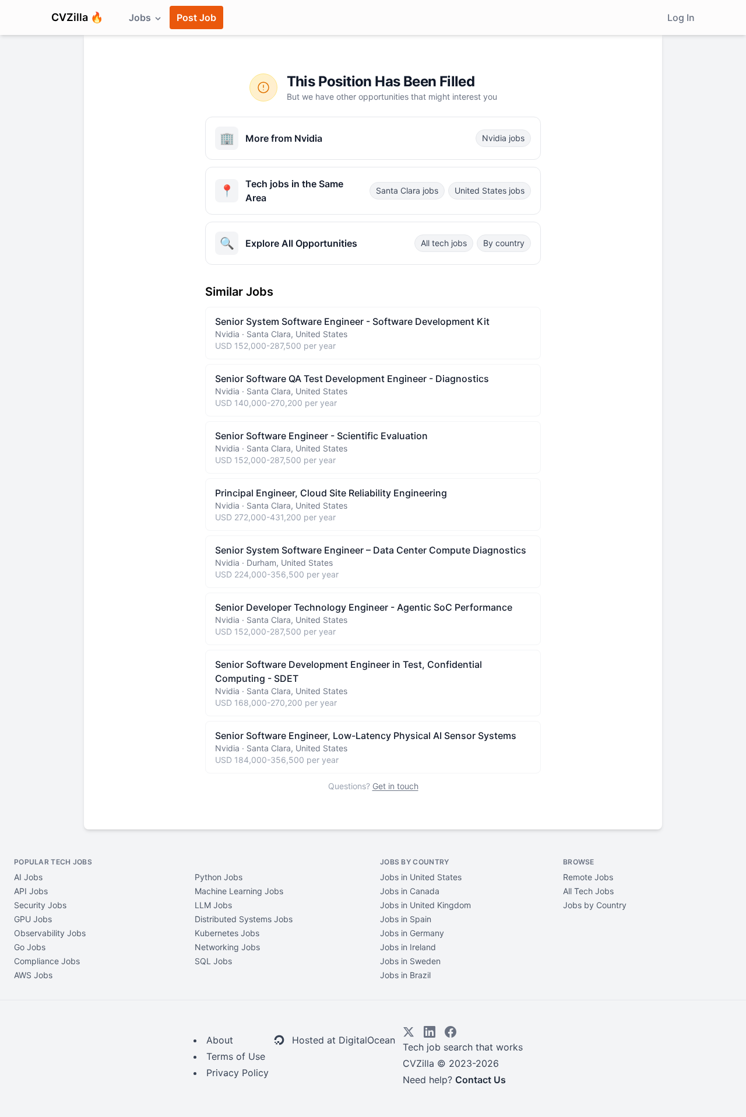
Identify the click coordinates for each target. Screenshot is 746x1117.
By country (504, 243)
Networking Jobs (227, 947)
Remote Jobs (588, 877)
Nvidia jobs (503, 138)
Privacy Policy (237, 1073)
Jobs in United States (421, 877)
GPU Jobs (33, 919)
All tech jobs (444, 243)
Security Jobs (40, 905)
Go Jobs (29, 947)
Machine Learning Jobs (239, 891)
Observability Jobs (50, 933)
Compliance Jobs (47, 961)
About (219, 1040)
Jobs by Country (595, 905)
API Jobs (31, 891)
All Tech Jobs (588, 891)
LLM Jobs (213, 905)
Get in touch (395, 786)
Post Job (196, 17)
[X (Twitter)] (408, 1032)
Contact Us (480, 1080)
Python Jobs (218, 877)
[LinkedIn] (429, 1032)
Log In (681, 17)
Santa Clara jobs (407, 190)
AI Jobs (28, 877)
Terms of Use (235, 1056)
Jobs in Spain (405, 919)
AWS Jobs (33, 975)
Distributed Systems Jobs (244, 919)
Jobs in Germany (412, 933)
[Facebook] (450, 1032)
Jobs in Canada (409, 891)
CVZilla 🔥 (77, 17)
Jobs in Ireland (408, 947)
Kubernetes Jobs (227, 933)
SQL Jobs (213, 961)
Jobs (141, 17)
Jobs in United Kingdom (425, 905)
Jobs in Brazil (405, 975)
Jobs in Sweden (410, 961)
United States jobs (490, 190)
